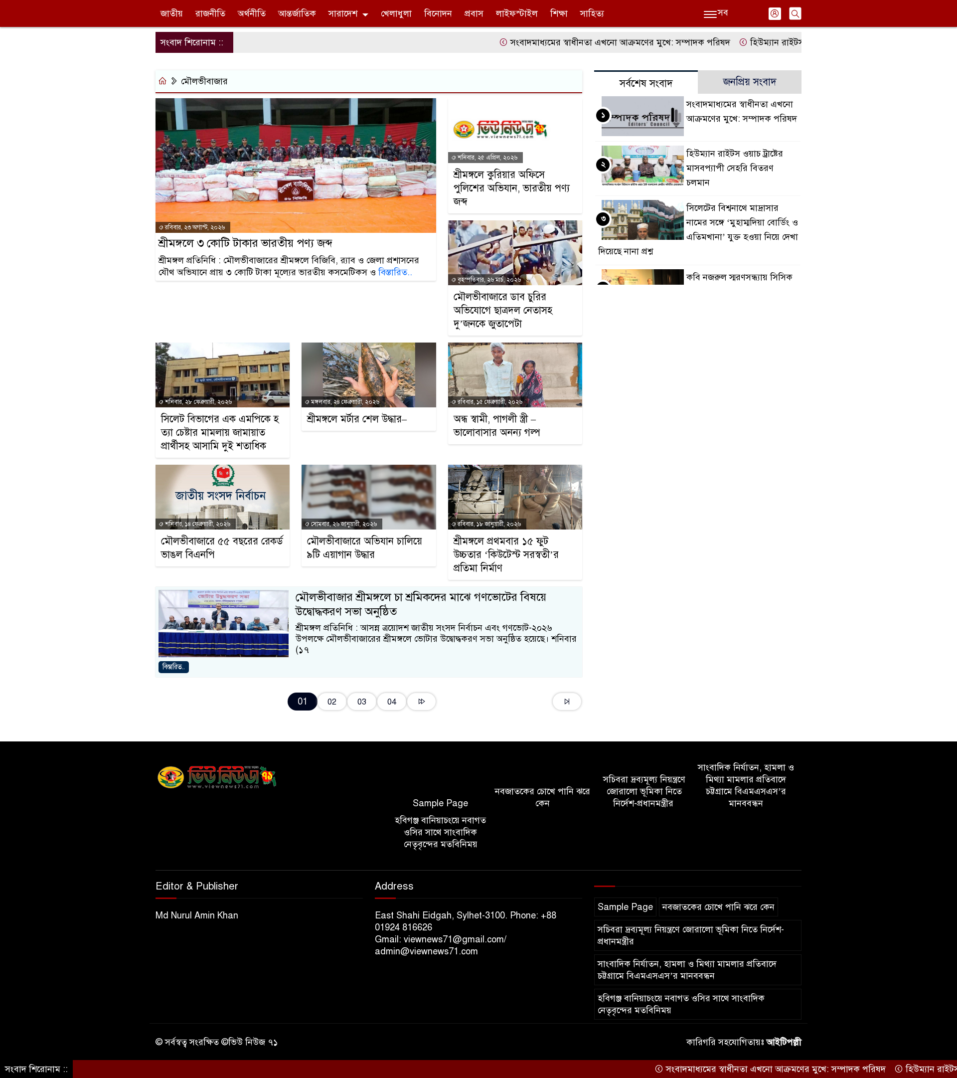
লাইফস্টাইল (517, 13)
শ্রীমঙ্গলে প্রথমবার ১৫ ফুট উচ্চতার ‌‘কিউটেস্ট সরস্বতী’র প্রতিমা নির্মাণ (506, 554)
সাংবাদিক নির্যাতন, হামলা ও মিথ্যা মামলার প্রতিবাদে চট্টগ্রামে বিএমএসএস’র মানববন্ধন (746, 785)
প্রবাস (474, 13)
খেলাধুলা (396, 13)
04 (391, 702)
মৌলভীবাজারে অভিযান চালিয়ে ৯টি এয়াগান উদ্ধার (364, 548)
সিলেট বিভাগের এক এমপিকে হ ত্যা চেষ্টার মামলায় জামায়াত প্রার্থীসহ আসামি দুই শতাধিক (220, 432)
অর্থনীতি (252, 13)
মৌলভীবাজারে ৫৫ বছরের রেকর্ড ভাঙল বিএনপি (222, 548)
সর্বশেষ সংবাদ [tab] (646, 83)
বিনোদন (438, 13)
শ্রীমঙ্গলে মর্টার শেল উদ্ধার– (357, 419)
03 (361, 702)
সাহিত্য (592, 13)
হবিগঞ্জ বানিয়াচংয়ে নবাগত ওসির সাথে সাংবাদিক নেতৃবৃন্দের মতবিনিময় (440, 832)
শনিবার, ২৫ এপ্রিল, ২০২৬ (486, 157)
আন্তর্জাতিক (297, 13)
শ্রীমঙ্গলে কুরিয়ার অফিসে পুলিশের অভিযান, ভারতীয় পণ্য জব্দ (512, 188)
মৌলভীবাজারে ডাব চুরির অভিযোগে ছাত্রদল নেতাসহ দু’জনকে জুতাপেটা (503, 310)
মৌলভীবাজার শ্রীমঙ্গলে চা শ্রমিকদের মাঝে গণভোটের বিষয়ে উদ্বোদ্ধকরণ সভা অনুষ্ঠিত (421, 604)
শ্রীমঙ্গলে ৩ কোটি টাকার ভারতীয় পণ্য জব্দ (245, 243)
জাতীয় (171, 13)
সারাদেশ (342, 13)
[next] (421, 701)
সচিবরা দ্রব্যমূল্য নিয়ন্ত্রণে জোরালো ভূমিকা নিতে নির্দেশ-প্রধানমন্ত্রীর (644, 791)
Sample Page (440, 803)
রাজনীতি (210, 13)
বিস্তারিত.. (395, 272)
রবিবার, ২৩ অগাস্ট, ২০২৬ (194, 227)
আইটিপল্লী (784, 1042)
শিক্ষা (559, 13)
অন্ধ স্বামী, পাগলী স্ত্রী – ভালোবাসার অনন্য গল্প (497, 426)
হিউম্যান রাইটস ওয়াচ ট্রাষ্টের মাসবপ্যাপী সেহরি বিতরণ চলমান (734, 168)
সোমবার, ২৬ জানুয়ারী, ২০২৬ (343, 524)
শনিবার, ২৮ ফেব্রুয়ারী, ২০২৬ (197, 401)
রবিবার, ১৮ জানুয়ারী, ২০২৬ (488, 524)
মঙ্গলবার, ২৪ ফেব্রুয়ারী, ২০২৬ (344, 401)
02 (331, 702)
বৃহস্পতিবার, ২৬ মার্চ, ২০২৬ (488, 279)
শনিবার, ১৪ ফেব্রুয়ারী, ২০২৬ (196, 524)
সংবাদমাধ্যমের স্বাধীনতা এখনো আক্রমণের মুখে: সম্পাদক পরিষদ (579, 42)
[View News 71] (217, 777)
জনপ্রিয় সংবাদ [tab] (750, 82)
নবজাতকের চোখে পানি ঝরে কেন (542, 797)
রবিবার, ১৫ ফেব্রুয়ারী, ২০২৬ (489, 401)
